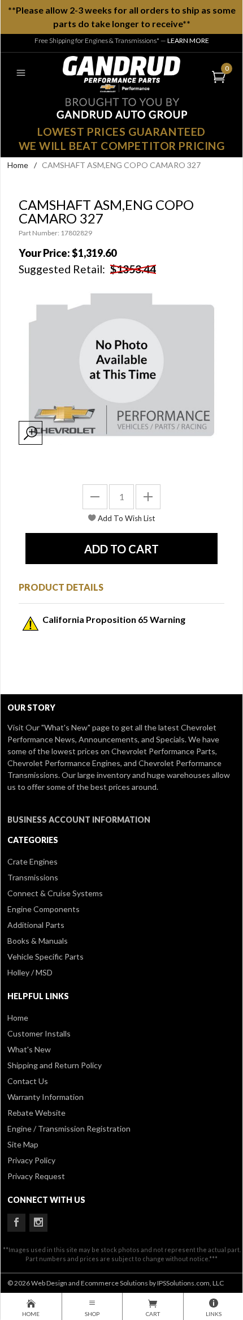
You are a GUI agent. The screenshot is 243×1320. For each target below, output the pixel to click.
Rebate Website (36, 1112)
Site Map (22, 1144)
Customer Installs (39, 1033)
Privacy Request (36, 1176)
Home (17, 165)
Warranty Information (45, 1097)
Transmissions (32, 877)
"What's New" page (75, 727)
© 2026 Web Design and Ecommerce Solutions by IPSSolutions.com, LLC (115, 1283)
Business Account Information (78, 819)
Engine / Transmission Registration (69, 1128)
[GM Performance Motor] (121, 72)
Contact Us (27, 1081)
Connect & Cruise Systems (55, 893)
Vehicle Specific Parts (45, 956)
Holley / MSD (30, 972)
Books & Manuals (37, 940)
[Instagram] (38, 1223)
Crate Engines (32, 861)
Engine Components (43, 909)
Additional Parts (35, 925)
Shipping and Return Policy (54, 1065)
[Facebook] (16, 1223)
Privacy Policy (31, 1160)
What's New (29, 1049)
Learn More (188, 40)
